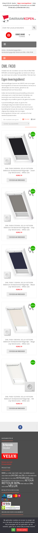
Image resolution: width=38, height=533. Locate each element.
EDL (26, 475)
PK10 (19, 481)
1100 (23, 473)
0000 (3, 473)
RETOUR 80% (11, 483)
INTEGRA (20, 477)
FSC (9, 478)
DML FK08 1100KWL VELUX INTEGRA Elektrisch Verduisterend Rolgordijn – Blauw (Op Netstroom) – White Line (19, 284)
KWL (28, 478)
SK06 (21, 483)
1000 (13, 473)
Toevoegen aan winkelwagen (17, 180)
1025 (16, 473)
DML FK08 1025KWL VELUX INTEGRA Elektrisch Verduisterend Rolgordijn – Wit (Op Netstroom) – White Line (19, 399)
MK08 (7, 481)
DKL (16, 475)
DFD (13, 475)
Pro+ (23, 481)
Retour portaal (7, 462)
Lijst (34, 119)
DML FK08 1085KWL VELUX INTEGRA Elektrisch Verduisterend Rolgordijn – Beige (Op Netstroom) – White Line (19, 342)
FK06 (3, 478)
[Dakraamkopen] (19, 18)
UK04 (3, 486)
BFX (34, 473)
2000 (27, 473)
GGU (14, 478)
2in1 (7, 473)
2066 (31, 473)
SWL (31, 483)
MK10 (10, 481)
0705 (9, 473)
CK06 (9, 475)
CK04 (6, 475)
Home (3, 50)
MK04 (31, 478)
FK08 (6, 478)
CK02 (3, 475)
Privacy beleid (6, 464)
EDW (29, 475)
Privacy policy (22, 530)
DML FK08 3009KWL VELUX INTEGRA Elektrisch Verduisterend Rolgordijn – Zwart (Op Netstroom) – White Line (19, 170)
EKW (32, 476)
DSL (23, 475)
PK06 (13, 481)
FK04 (35, 475)
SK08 (24, 483)
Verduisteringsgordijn (13, 50)
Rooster (27, 119)
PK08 (16, 481)
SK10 (28, 483)
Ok (13, 530)
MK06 (3, 481)
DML (20, 476)
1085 (20, 473)
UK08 (6, 486)
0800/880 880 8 (21, 7)
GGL (11, 478)
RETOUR (29, 480)
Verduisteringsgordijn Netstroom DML (14, 52)
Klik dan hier (32, 75)
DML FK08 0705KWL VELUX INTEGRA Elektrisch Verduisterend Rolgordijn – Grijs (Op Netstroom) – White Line (19, 227)
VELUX (13, 486)
